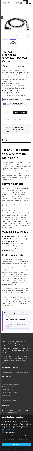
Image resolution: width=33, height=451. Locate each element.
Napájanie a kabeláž (17, 129)
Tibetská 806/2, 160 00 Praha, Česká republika (15, 372)
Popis (4, 140)
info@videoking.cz (22, 410)
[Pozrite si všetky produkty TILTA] (5, 43)
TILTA (21, 131)
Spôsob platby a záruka (8, 389)
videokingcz (5, 413)
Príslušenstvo (9, 131)
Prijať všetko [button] (16, 444)
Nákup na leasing (6, 395)
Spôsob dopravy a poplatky (9, 392)
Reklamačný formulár (8, 387)
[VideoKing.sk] (5, 3)
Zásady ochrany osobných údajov (11, 400)
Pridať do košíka (20, 112)
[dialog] (16, 433)
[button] (13, 42)
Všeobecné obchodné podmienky (11, 384)
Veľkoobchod (5, 398)
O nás (3, 381)
